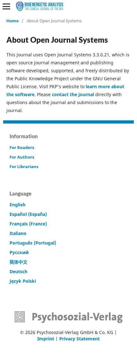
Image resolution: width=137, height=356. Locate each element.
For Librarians (24, 166)
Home (12, 21)
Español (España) (28, 214)
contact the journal (73, 94)
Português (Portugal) (33, 243)
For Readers (22, 147)
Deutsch (18, 271)
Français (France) (28, 224)
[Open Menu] (6, 6)
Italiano (18, 233)
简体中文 (18, 262)
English (17, 205)
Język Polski (23, 281)
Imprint (45, 339)
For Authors (22, 157)
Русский (19, 252)
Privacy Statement (79, 339)
